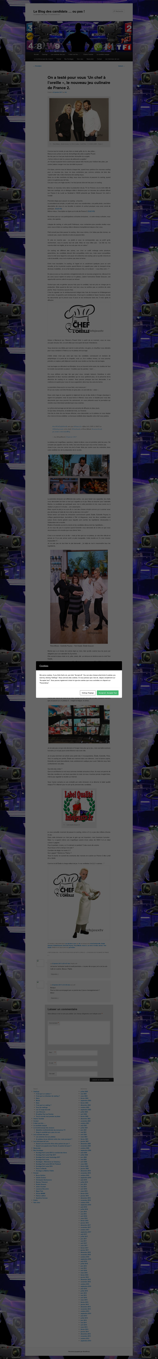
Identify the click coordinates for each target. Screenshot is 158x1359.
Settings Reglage (88, 693)
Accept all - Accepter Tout (108, 693)
